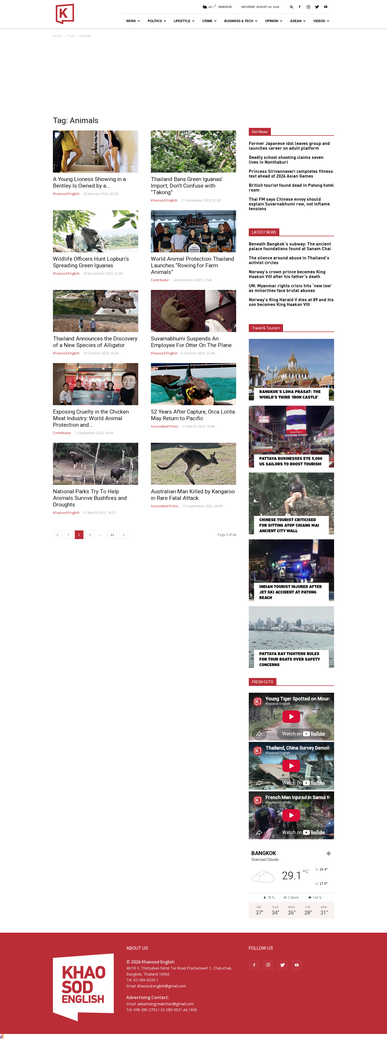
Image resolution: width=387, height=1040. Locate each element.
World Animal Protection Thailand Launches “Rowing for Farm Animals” (192, 265)
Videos (319, 20)
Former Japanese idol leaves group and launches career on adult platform (289, 146)
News (131, 20)
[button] (292, 7)
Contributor (160, 280)
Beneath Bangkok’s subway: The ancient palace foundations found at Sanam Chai (290, 246)
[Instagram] (308, 7)
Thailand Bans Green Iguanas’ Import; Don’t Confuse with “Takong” (187, 185)
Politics (155, 20)
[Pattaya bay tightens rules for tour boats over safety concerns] (291, 637)
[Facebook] (300, 7)
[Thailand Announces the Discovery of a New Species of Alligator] (95, 311)
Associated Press (164, 426)
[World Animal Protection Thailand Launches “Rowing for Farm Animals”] (193, 231)
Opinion (271, 20)
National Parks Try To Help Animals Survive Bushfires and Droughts (90, 498)
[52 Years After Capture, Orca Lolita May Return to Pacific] (193, 384)
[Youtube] (326, 7)
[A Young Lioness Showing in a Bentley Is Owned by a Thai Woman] (95, 151)
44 (112, 534)
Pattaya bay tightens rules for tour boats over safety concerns (289, 659)
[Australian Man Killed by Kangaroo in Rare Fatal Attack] (193, 464)
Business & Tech (238, 20)
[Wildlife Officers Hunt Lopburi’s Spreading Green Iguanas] (95, 231)
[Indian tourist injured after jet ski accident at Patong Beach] (291, 570)
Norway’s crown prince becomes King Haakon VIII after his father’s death (287, 274)
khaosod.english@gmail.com (161, 985)
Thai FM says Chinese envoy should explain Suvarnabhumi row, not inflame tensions (289, 204)
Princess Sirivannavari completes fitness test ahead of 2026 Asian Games (291, 174)
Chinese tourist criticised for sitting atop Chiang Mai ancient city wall (289, 525)
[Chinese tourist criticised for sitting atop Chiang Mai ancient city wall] (291, 503)
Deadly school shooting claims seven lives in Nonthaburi (286, 160)
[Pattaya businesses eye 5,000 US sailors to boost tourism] (291, 437)
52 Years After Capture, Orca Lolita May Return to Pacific (193, 415)
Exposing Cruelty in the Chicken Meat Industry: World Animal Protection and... (91, 418)
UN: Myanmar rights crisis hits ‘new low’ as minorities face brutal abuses (290, 288)
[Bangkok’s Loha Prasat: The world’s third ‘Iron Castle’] (291, 370)
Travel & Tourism (266, 328)
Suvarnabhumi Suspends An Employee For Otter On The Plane (191, 341)
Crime (207, 20)
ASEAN (295, 20)
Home (57, 36)
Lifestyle (182, 20)
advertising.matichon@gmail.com (165, 1003)
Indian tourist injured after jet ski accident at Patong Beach (290, 592)
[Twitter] (317, 7)
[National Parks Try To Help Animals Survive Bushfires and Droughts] (95, 464)
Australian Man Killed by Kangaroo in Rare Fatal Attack (193, 494)
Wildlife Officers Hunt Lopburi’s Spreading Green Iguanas (91, 262)
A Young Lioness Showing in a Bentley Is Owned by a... (89, 182)
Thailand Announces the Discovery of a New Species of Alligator (95, 341)
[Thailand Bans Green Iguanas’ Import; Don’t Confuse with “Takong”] (193, 151)
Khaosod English (66, 193)
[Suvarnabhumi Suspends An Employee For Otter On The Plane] (193, 311)
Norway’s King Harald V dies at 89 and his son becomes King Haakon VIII (291, 302)
